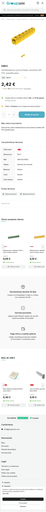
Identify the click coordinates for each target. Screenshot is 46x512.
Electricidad (10, 19)
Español (7, 486)
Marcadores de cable (37, 19)
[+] (14, 115)
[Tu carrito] (38, 3)
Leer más (5, 493)
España (7, 482)
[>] (43, 247)
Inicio (3, 19)
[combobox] (23, 10)
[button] (20, 77)
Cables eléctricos (22, 19)
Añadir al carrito (32, 115)
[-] (3, 115)
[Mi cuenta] (42, 3)
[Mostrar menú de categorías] (3, 3)
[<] (3, 247)
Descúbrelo (27, 88)
